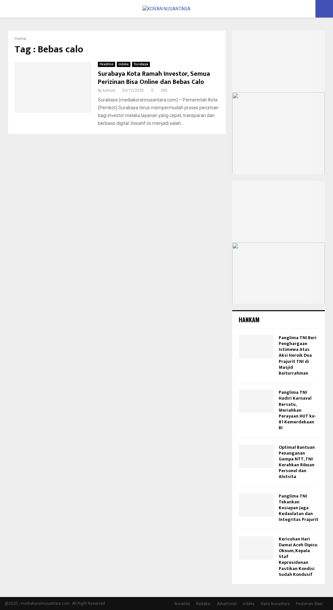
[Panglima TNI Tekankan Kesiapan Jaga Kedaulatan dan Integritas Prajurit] (256, 505)
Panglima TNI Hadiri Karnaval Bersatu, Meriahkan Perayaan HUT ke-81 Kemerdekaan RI (297, 410)
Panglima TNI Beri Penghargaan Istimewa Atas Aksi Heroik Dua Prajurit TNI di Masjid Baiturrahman (297, 355)
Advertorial (226, 604)
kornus (109, 90)
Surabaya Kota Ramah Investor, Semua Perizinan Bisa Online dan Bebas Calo (154, 77)
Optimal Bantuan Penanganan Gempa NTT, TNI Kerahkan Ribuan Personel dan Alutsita (297, 462)
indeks (123, 64)
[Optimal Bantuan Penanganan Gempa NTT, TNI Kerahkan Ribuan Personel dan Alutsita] (256, 456)
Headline (106, 64)
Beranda (182, 604)
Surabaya (141, 64)
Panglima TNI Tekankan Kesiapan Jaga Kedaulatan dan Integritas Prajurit (298, 508)
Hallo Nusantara (275, 604)
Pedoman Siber (309, 604)
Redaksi (203, 604)
